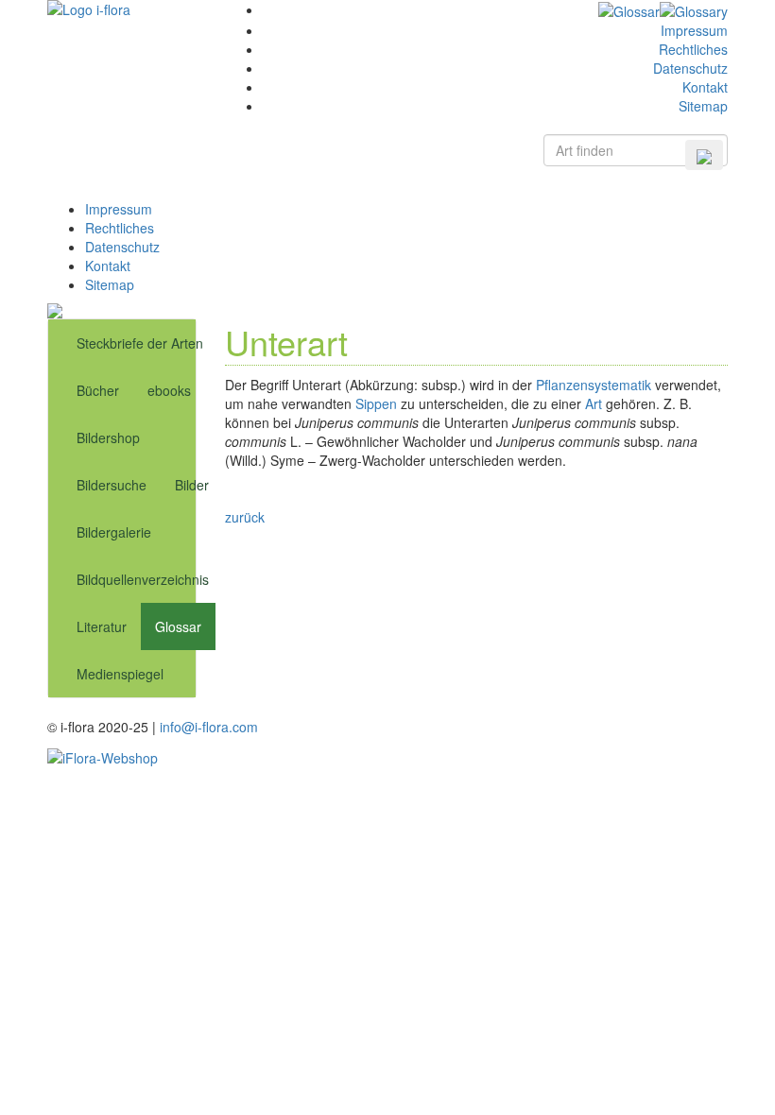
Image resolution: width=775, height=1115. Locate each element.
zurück (245, 516)
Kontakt (705, 86)
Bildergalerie (114, 532)
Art (593, 403)
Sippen (376, 403)
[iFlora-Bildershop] (102, 755)
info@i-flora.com (209, 726)
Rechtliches (693, 49)
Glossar (178, 626)
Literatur (102, 626)
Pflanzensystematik (593, 384)
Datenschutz (690, 68)
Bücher (98, 390)
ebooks (169, 390)
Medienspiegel (120, 673)
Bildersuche (111, 484)
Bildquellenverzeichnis (143, 579)
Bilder (192, 484)
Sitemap (703, 105)
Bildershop (108, 437)
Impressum (694, 30)
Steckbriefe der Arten (140, 343)
